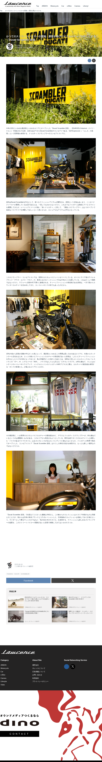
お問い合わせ (37, 675)
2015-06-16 (19, 45)
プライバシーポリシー (40, 681)
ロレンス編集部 (28, 47)
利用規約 (35, 678)
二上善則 (18, 47)
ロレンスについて (38, 668)
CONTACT (19, 734)
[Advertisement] (25, 541)
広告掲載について (38, 672)
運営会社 (35, 665)
